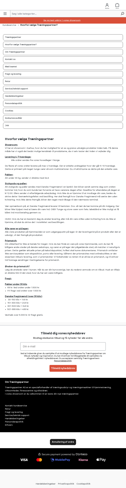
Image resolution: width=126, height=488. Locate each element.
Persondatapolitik (14, 422)
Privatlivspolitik (66, 484)
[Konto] (107, 5)
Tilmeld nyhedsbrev (63, 368)
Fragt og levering (14, 412)
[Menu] (5, 13)
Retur (8, 409)
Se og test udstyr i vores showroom (62, 20)
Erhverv (9, 425)
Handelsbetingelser (15, 419)
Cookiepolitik (83, 484)
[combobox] (64, 13)
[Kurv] (118, 5)
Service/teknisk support (17, 415)
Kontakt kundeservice (16, 406)
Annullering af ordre (63, 442)
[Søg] (122, 13)
